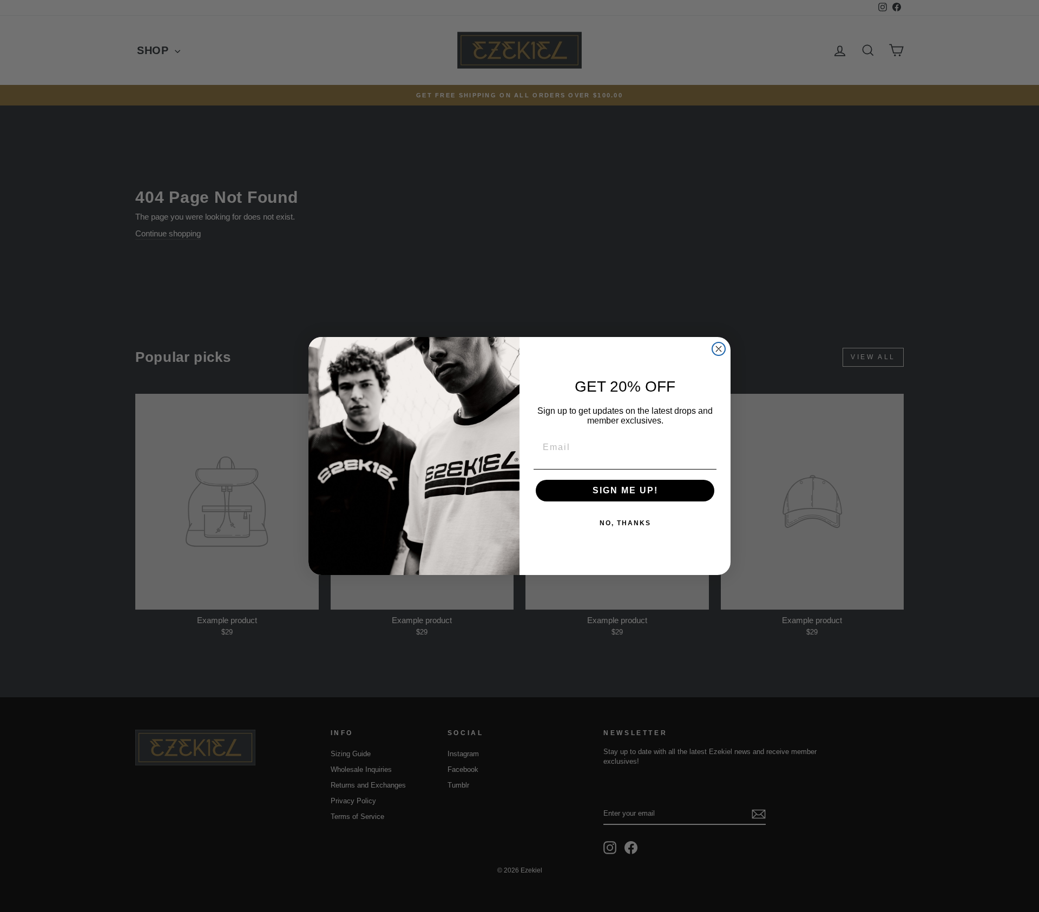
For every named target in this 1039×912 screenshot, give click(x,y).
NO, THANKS (625, 523)
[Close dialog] (718, 348)
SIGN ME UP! (625, 490)
